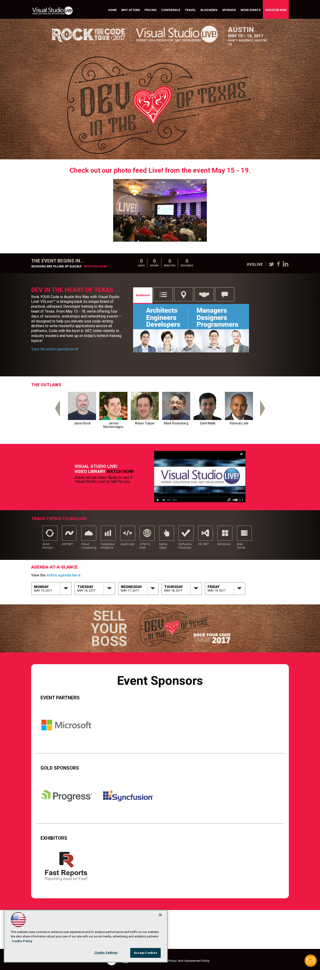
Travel (190, 10)
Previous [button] (57, 411)
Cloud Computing (88, 535)
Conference (170, 10)
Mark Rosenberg (176, 423)
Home (112, 10)
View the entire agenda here (54, 349)
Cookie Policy (22, 941)
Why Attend (130, 10)
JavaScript (127, 535)
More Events (250, 10)
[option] (82, 411)
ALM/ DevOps (49, 535)
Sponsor (229, 10)
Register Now (276, 10)
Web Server (244, 535)
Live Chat (310, 960)
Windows (224, 535)
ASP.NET (69, 535)
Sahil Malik (208, 423)
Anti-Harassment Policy (193, 961)
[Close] (160, 915)
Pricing (150, 10)
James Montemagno (113, 425)
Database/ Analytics (108, 535)
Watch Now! (120, 471)
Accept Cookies (145, 953)
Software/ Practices (186, 535)
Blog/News (209, 10)
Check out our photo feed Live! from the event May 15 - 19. (160, 170)
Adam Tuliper (145, 423)
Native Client (166, 535)
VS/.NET (205, 535)
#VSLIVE (255, 264)
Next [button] (263, 411)
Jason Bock (82, 423)
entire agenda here (63, 575)
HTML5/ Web (147, 535)
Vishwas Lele (239, 423)
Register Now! (95, 266)
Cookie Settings (106, 952)
